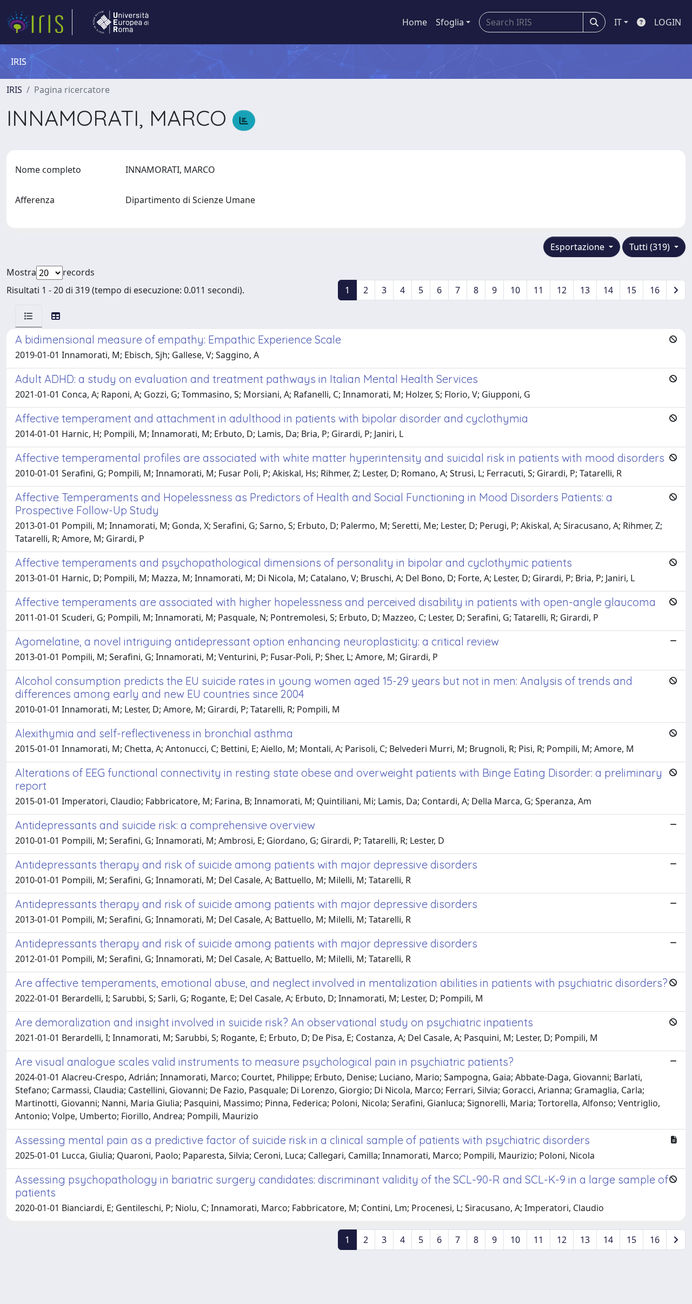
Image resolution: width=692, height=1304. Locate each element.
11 (538, 290)
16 (655, 290)
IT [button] (618, 22)
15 (631, 290)
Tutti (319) (650, 247)
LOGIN (667, 22)
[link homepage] (39, 22)
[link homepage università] (120, 22)
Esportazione (578, 247)
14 (608, 290)
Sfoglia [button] (450, 22)
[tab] (28, 316)
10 (515, 290)
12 (562, 290)
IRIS (14, 90)
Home (414, 22)
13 (585, 290)
